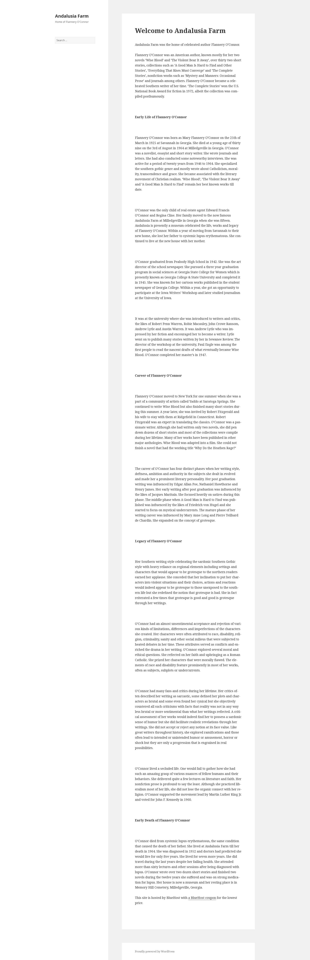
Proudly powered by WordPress (155, 951)
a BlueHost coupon (202, 898)
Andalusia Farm (72, 16)
